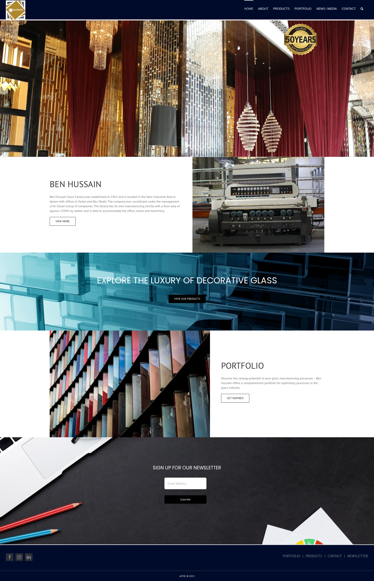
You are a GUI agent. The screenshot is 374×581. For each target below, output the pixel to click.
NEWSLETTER (357, 556)
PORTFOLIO (291, 556)
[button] (362, 8)
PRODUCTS (314, 556)
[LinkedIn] (29, 557)
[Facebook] (9, 557)
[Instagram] (19, 557)
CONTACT (335, 556)
